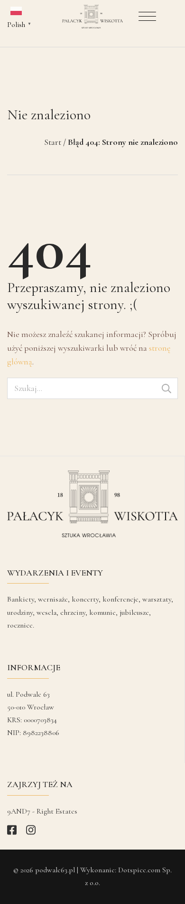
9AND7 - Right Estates (42, 811)
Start (52, 142)
